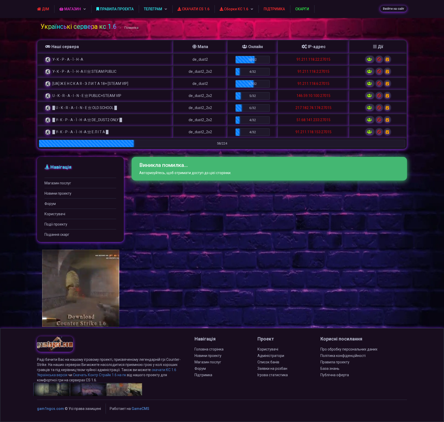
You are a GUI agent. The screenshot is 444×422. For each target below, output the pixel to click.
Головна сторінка (209, 349)
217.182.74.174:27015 (313, 108)
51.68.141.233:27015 (313, 120)
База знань (329, 368)
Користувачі (54, 214)
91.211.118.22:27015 (313, 59)
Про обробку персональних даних (348, 349)
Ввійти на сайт (393, 9)
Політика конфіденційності (343, 356)
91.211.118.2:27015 (313, 71)
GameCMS (140, 409)
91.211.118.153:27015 (313, 132)
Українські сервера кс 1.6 (78, 26)
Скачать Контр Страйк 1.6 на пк (99, 375)
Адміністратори (270, 356)
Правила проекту (334, 362)
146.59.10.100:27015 (313, 96)
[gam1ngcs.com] (55, 346)
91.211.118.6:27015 (313, 84)
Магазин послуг (57, 183)
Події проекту (55, 224)
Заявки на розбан (272, 368)
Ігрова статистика (272, 375)
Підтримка (203, 375)
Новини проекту (57, 193)
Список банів (268, 362)
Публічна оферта (334, 375)
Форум (50, 204)
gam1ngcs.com (50, 409)
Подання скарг (56, 234)
